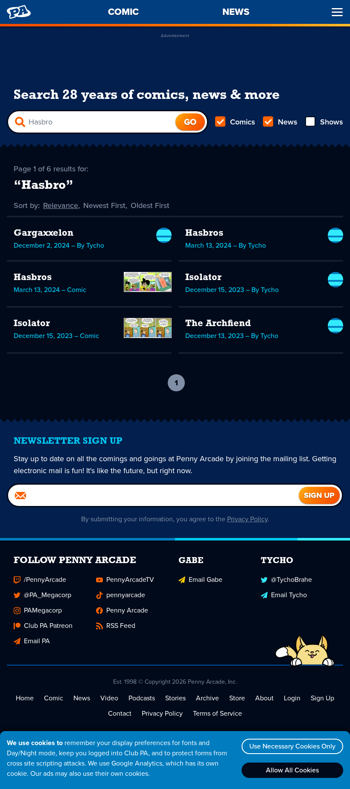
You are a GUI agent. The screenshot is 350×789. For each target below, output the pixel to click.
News (288, 121)
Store (237, 698)
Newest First (104, 205)
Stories (175, 698)
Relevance (60, 205)
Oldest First (150, 205)
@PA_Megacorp (47, 595)
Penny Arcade (127, 610)
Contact (119, 713)
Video (109, 698)
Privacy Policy (247, 519)
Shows (331, 121)
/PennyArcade (45, 579)
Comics (242, 121)
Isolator (203, 278)
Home (25, 698)
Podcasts (141, 698)
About (264, 698)
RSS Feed (120, 625)
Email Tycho (289, 595)
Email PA (37, 641)
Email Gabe (205, 579)
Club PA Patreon (48, 625)
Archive (207, 698)
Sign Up (322, 698)
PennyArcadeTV (130, 579)
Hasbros (204, 233)
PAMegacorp (43, 610)
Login (292, 698)
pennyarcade (125, 595)
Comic (53, 698)
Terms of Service (217, 713)
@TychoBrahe (291, 579)
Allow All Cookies (292, 770)
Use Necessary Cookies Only (292, 746)
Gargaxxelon (43, 233)
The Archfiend (218, 324)
